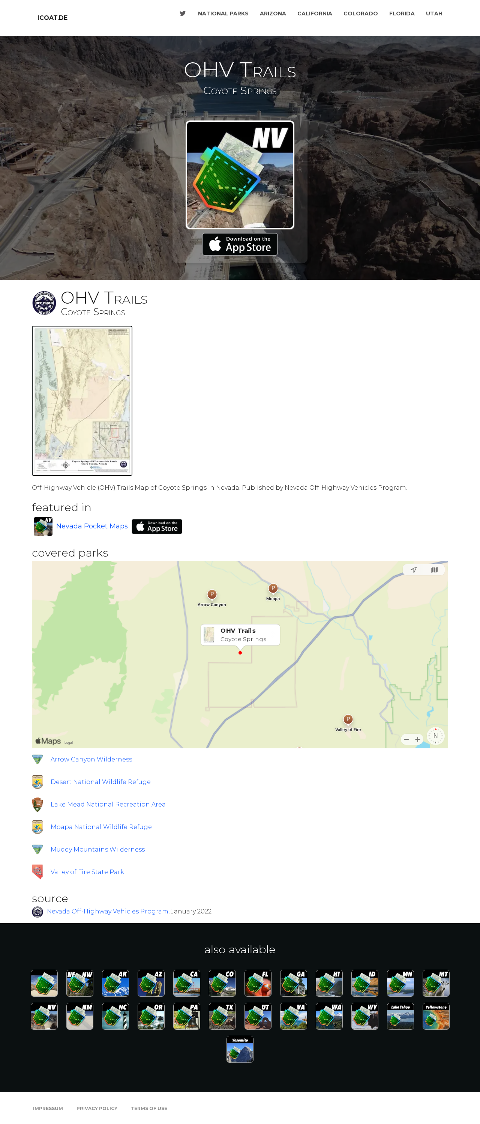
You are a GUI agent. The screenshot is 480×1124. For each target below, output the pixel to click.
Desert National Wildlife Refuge (101, 781)
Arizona (273, 13)
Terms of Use (149, 1108)
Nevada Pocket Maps (92, 526)
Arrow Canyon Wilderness (91, 759)
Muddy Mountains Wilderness (98, 849)
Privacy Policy (96, 1108)
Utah (434, 13)
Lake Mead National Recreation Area (108, 804)
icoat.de (53, 17)
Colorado (361, 13)
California (314, 13)
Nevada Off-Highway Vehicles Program (107, 911)
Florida (402, 13)
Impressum (48, 1108)
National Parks (223, 13)
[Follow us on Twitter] (182, 13)
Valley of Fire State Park (87, 872)
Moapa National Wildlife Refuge (101, 827)
